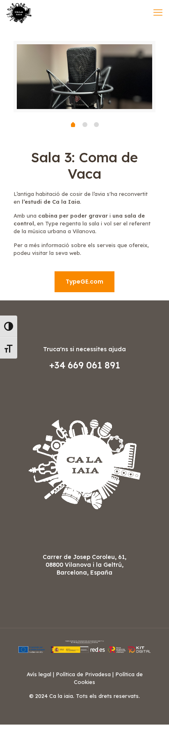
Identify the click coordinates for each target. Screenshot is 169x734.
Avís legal (39, 674)
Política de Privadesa (83, 674)
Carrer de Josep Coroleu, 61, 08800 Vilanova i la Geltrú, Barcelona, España (84, 564)
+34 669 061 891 (84, 365)
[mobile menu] (158, 12)
